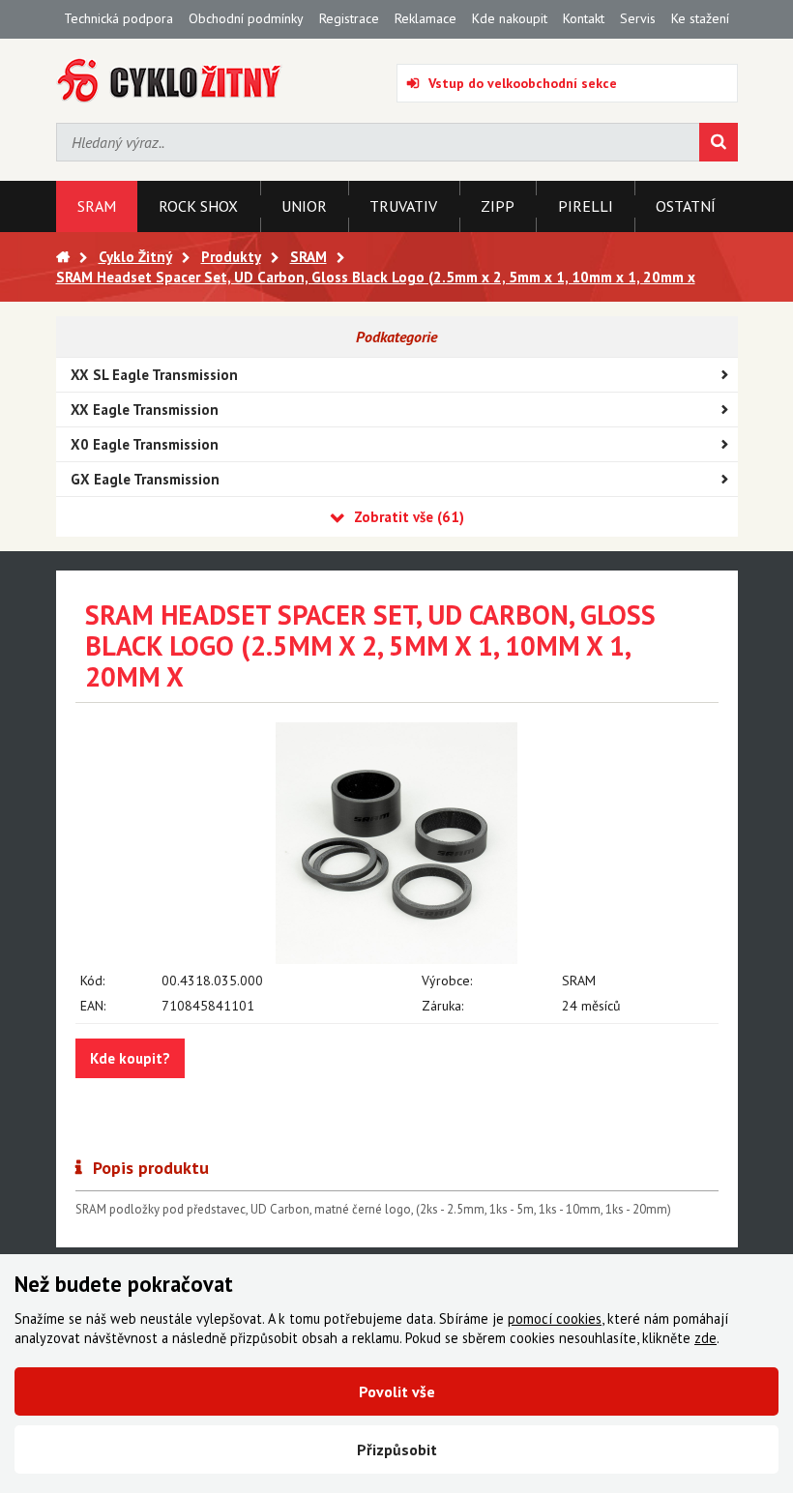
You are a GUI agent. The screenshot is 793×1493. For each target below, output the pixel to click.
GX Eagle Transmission (145, 479)
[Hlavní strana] (63, 257)
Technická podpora (118, 18)
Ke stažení (700, 18)
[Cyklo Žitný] (169, 80)
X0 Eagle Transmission (145, 444)
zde (705, 1338)
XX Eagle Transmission (145, 409)
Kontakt (583, 18)
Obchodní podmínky (246, 18)
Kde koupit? (130, 1058)
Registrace (349, 18)
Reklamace (425, 18)
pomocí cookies (555, 1318)
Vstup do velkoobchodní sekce (522, 83)
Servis (638, 18)
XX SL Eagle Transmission (154, 375)
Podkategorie (396, 336)
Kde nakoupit (509, 18)
